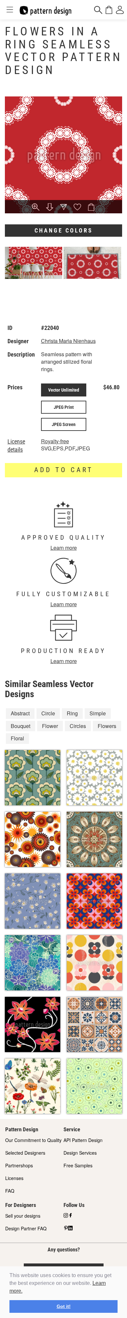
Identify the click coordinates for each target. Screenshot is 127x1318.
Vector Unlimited (63, 390)
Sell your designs (22, 1215)
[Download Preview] (49, 207)
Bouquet (20, 726)
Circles (78, 726)
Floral (17, 738)
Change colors (64, 230)
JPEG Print (64, 407)
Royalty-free (55, 441)
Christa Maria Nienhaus (68, 341)
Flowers (107, 726)
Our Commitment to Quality (33, 1140)
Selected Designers (25, 1152)
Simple (98, 713)
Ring (72, 713)
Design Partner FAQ (26, 1228)
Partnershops (19, 1165)
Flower (50, 726)
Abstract (20, 713)
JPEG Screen (64, 424)
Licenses (14, 1178)
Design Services (80, 1152)
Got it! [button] (64, 1306)
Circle (48, 713)
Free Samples (78, 1165)
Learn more (63, 547)
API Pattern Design (83, 1140)
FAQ (9, 1190)
